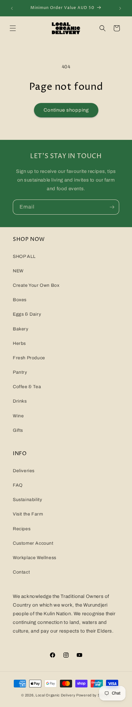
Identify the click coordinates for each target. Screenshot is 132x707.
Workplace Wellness (34, 557)
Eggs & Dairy (27, 314)
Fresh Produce (29, 357)
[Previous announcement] (12, 8)
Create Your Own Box (36, 285)
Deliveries (24, 470)
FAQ (18, 485)
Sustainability (27, 499)
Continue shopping (66, 110)
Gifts (18, 430)
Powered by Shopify (93, 695)
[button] (13, 28)
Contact (21, 572)
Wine (18, 415)
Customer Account (33, 543)
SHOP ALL (24, 256)
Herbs (19, 343)
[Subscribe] (112, 207)
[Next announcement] (120, 8)
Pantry (20, 372)
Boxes (20, 299)
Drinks (20, 401)
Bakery (21, 329)
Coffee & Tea (27, 386)
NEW (18, 270)
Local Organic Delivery (55, 695)
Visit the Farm (28, 514)
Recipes (21, 528)
